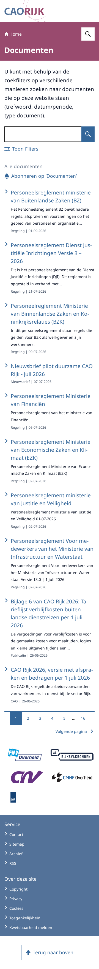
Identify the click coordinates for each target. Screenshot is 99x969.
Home (15, 34)
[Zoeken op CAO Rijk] (88, 34)
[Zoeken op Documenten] (88, 134)
